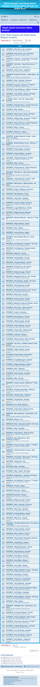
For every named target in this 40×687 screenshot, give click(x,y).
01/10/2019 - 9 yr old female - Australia (18, 630)
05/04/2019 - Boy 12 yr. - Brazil (16, 490)
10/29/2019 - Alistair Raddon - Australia (19, 153)
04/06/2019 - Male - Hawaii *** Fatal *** (18, 533)
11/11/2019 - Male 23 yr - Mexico (16, 132)
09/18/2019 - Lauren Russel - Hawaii (17, 232)
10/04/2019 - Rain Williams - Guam (17, 194)
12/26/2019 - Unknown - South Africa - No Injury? (22, 59)
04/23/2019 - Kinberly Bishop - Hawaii (18, 513)
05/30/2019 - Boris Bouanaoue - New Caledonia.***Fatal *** (18, 438)
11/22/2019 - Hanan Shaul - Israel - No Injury (20, 114)
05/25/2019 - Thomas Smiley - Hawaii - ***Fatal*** (22, 445)
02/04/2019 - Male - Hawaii (14, 601)
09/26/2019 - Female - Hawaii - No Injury (19, 202)
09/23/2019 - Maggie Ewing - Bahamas (18, 212)
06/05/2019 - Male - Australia (15, 428)
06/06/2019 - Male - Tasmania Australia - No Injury (22, 424)
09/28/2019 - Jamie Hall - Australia (17, 198)
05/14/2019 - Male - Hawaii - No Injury (18, 471)
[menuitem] (6, 16)
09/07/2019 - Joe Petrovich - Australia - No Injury (22, 243)
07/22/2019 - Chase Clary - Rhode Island (19, 330)
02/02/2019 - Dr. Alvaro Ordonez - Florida (19, 612)
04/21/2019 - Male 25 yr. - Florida (16, 518)
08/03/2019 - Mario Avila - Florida (17, 294)
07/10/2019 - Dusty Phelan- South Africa (19, 354)
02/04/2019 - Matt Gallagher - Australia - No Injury (22, 596)
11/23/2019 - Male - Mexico (14, 109)
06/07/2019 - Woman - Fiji (14, 419)
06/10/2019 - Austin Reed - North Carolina (19, 409)
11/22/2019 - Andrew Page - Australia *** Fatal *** (22, 118)
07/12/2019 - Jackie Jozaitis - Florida (18, 349)
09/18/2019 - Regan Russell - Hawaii (17, 223)
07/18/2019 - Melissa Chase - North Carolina (20, 339)
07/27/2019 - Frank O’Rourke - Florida (18, 325)
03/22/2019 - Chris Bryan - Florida (17, 556)
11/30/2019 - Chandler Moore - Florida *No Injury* (22, 105)
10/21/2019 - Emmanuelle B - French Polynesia (21, 167)
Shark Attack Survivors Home (11, 679)
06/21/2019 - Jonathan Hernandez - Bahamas (20, 389)
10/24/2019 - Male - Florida (14, 163)
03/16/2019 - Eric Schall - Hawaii (16, 565)
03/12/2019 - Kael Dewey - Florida (17, 574)
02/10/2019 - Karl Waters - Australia (17, 592)
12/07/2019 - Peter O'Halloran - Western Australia (22, 89)
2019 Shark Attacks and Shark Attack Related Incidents (18, 36)
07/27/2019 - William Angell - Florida (18, 321)
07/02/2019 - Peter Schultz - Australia (18, 373)
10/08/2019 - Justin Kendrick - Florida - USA (20, 179)
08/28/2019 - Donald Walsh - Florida (17, 258)
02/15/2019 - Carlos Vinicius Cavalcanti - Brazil (21, 588)
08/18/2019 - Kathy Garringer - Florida (18, 272)
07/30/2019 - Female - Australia (16, 312)
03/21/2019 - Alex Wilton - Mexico (17, 560)
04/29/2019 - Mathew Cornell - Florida (18, 500)
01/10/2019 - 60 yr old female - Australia (19, 635)
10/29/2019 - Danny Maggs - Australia (18, 149)
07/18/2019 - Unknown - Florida (16, 334)
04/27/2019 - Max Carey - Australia (17, 509)
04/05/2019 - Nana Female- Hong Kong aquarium (22, 538)
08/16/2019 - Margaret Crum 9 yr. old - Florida (21, 276)
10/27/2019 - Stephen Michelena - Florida (19, 158)
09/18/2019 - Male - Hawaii (14, 228)
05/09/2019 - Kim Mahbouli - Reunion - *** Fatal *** (22, 480)
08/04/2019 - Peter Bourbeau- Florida (18, 285)
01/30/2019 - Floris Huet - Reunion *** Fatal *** (21, 621)
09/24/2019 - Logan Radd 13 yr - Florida (19, 208)
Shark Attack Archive (9, 684)
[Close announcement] (37, 27)
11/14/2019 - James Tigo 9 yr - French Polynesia (21, 123)
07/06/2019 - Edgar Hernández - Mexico (19, 364)
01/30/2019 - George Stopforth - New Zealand (20, 617)
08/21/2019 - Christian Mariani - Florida (18, 262)
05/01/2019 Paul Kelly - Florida (16, 495)
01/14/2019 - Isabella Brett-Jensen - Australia (20, 626)
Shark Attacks (7, 683)
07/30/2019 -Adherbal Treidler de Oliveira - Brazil (22, 303)
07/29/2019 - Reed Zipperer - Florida (17, 316)
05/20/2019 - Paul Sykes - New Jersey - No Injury (22, 457)
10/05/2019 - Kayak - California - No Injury (19, 189)
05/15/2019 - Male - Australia (15, 466)
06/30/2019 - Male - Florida (14, 378)
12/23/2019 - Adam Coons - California (18, 70)
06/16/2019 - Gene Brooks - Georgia (17, 399)
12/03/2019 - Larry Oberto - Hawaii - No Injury (21, 94)
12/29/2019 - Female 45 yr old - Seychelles (20, 53)
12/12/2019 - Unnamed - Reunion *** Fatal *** (20, 85)
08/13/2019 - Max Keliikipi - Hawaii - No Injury (21, 281)
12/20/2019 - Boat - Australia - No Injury (19, 80)
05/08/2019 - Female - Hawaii (15, 486)
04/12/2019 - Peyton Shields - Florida (18, 529)
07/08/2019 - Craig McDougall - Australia (19, 360)
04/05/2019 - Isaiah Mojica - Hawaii (17, 542)
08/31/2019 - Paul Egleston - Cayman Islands (20, 248)
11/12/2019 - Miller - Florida (15, 127)
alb (13, 50)
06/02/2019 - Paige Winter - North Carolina (19, 433)
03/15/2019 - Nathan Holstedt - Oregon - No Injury (22, 570)
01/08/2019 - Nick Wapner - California (18, 639)
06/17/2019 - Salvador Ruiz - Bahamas (18, 395)
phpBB (14, 670)
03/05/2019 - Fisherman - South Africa (18, 579)
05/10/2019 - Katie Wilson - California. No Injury (21, 475)
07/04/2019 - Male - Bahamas (15, 368)
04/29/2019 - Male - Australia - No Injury (19, 504)
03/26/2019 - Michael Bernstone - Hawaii (19, 547)
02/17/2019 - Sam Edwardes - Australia (18, 583)
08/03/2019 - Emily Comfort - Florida (18, 299)
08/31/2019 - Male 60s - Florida (16, 253)
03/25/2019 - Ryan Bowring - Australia (18, 551)
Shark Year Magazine (9, 681)
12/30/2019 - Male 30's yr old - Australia (19, 49)
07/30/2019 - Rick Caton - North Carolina (19, 307)
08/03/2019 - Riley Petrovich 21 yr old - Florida (21, 290)
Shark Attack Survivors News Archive (13, 680)
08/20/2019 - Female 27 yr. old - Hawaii (18, 267)
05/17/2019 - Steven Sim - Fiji (15, 461)
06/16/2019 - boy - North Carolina (17, 404)
